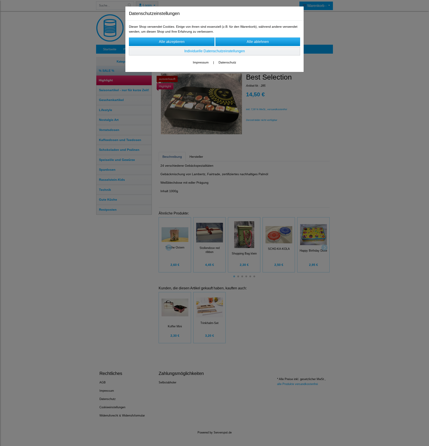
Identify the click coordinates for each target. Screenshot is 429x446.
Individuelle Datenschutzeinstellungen (214, 51)
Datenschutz (227, 62)
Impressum (201, 62)
